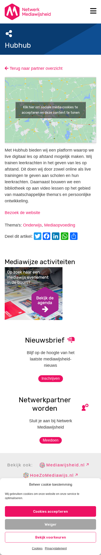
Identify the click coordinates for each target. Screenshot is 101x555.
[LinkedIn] (56, 236)
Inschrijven (51, 378)
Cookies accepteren (50, 511)
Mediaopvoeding (59, 225)
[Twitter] (38, 236)
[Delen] (74, 236)
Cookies (37, 548)
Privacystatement (56, 548)
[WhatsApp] (65, 236)
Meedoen (50, 440)
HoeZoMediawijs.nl (52, 475)
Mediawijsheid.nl (65, 465)
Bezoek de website (22, 212)
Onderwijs (32, 225)
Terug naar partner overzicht (35, 68)
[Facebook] (47, 236)
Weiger (51, 524)
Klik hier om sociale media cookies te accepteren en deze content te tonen (51, 110)
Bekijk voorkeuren (50, 537)
